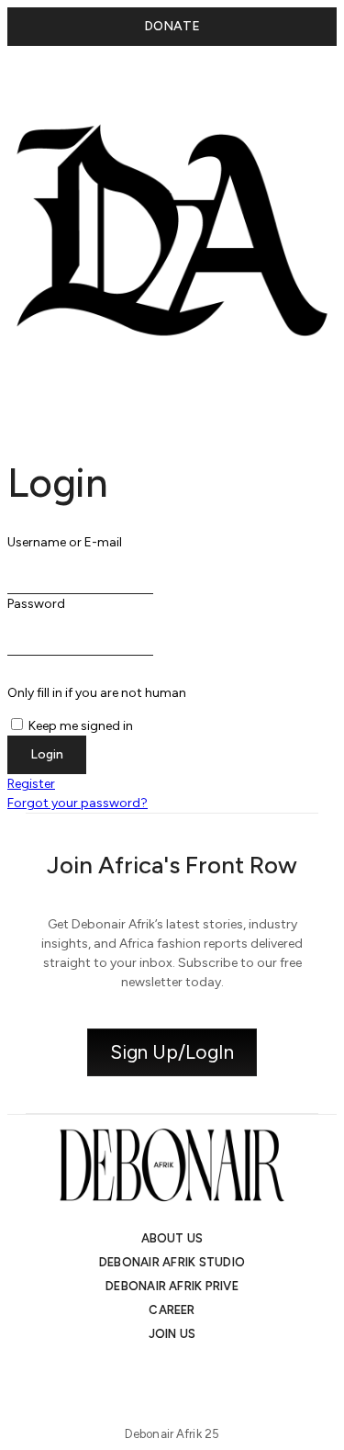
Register (31, 784)
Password (36, 604)
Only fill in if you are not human (96, 693)
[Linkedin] (189, 1373)
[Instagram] (123, 1373)
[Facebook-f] (222, 1373)
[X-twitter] (156, 1373)
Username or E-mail (64, 542)
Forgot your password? (77, 803)
